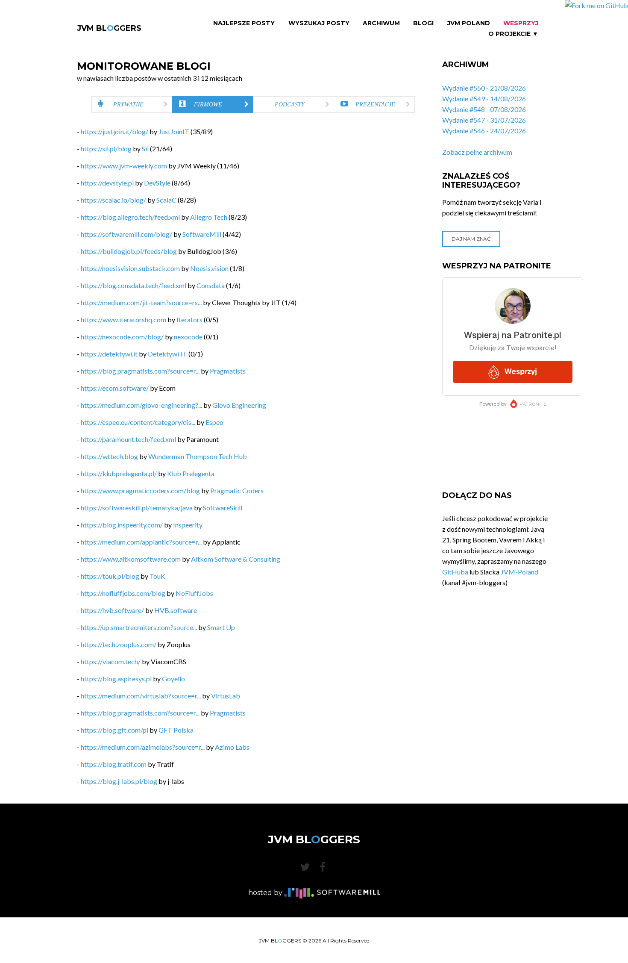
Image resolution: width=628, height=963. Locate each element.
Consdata (211, 285)
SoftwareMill (201, 234)
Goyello (173, 678)
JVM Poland (468, 23)
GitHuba (455, 572)
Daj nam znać (471, 239)
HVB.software (175, 610)
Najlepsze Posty (244, 23)
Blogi (423, 23)
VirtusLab (225, 696)
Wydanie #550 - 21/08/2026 (484, 88)
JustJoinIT (173, 131)
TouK (157, 576)
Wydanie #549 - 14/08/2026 (484, 98)
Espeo (214, 422)
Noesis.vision (209, 268)
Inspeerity (187, 525)
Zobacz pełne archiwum (477, 152)
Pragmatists (228, 371)
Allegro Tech (208, 217)
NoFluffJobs (194, 593)
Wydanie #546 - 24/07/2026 (484, 131)
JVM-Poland (519, 572)
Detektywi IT (167, 354)
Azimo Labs (232, 747)
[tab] (132, 104)
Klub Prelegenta (190, 473)
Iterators (189, 319)
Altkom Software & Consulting (235, 559)
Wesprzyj (520, 23)
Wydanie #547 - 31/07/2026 (484, 120)
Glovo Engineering (239, 405)
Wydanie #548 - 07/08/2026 (484, 109)
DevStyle (157, 183)
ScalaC (166, 200)
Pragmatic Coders (237, 490)
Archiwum (381, 23)
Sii (145, 148)
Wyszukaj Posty (318, 23)
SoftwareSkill (222, 508)
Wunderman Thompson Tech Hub (197, 456)
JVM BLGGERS (109, 28)
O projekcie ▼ (513, 34)
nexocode (188, 337)
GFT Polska (176, 730)
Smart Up (221, 627)
